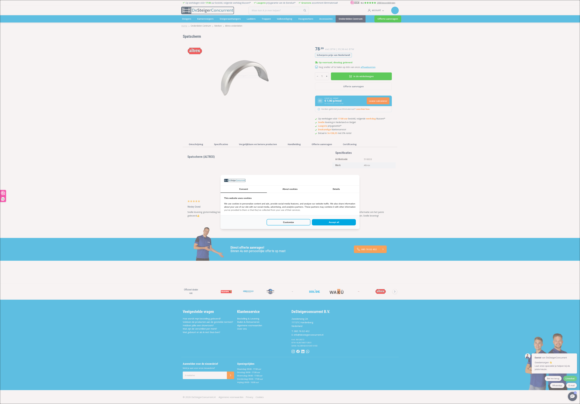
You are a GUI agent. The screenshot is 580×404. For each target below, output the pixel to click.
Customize (288, 222)
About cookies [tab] (290, 189)
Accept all (334, 222)
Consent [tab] (243, 189)
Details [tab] (336, 189)
